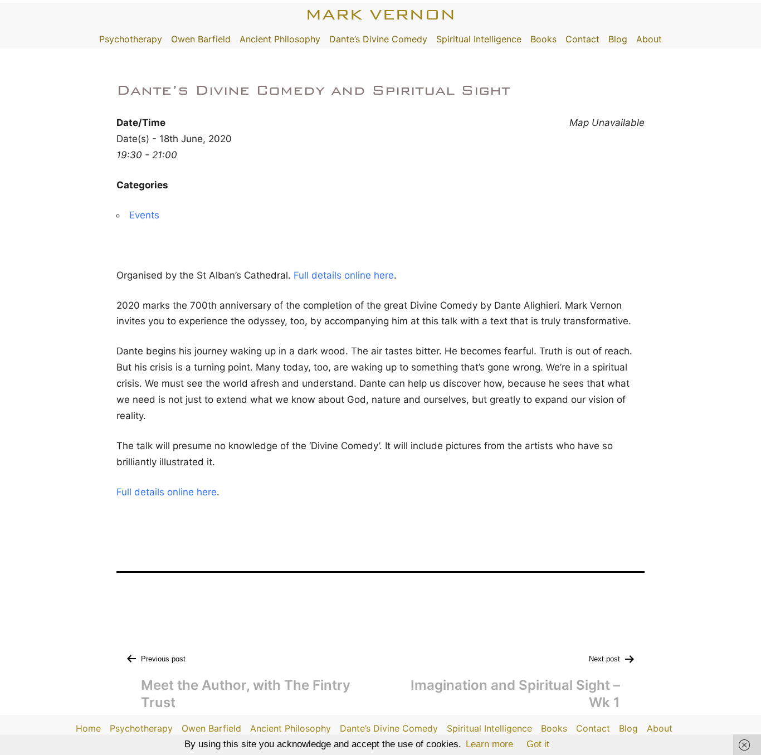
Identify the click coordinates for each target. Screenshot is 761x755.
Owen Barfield (201, 39)
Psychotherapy (130, 39)
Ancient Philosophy (280, 39)
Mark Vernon (380, 14)
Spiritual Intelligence (478, 39)
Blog (617, 39)
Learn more (489, 744)
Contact (582, 39)
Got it (537, 744)
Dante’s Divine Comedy (378, 39)
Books (543, 39)
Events (144, 215)
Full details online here (344, 275)
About (649, 39)
